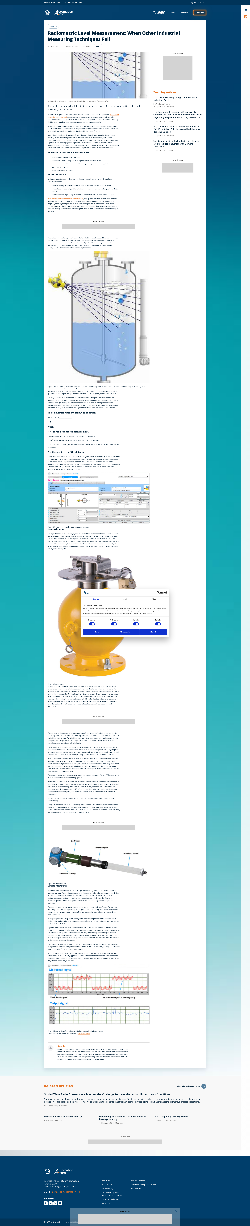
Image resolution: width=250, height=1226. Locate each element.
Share (96, 46)
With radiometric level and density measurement (65, 199)
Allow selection (125, 632)
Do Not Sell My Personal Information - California (112, 1194)
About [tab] (154, 599)
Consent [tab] (96, 599)
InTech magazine (84, 1033)
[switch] (114, 623)
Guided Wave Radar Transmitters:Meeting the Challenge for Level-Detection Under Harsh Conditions (107, 1094)
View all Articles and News (188, 1086)
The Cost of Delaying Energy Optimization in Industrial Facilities (175, 99)
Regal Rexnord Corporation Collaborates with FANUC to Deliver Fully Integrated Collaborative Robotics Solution (176, 129)
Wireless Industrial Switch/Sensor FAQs (63, 1116)
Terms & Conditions (110, 1199)
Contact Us (136, 1189)
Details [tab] (125, 599)
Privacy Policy (107, 1189)
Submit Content (138, 1181)
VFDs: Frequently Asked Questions (171, 1116)
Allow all (153, 632)
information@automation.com (65, 1191)
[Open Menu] (246, 9)
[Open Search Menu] (158, 13)
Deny (97, 632)
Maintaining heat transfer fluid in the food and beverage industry (122, 1118)
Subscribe (200, 12)
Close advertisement (176, 1211)
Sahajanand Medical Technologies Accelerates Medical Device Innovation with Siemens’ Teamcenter (176, 144)
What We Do (107, 1185)
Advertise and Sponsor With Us (144, 1185)
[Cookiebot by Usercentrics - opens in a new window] (158, 592)
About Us (106, 1181)
